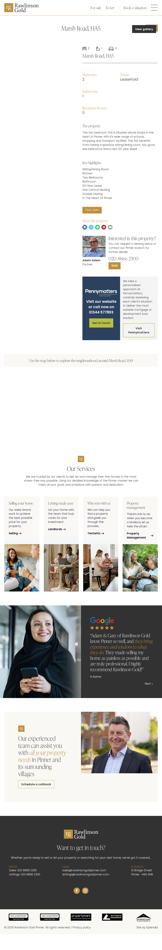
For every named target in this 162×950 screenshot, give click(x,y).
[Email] (110, 227)
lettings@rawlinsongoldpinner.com (85, 875)
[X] (91, 227)
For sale (95, 7)
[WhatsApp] (97, 227)
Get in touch (101, 323)
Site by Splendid (147, 928)
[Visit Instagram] (85, 891)
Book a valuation (135, 7)
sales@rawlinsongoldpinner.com (84, 870)
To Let (110, 7)
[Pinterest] (103, 227)
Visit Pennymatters (139, 330)
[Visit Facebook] (77, 891)
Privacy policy (81, 928)
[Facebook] (84, 227)
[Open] (154, 8)
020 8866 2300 (124, 258)
